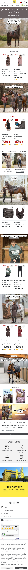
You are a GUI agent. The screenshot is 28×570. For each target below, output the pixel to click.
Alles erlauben (21, 568)
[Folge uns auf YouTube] (17, 502)
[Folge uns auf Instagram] (10, 502)
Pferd (11, 5)
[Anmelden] (4, 1)
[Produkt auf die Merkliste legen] (11, 55)
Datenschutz (3, 565)
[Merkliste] (23, 1)
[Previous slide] (1, 33)
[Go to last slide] (1, 68)
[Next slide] (27, 33)
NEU (2, 5)
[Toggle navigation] (1, 2)
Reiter (6, 5)
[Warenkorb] (26, 1)
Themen (16, 5)
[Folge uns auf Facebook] (14, 502)
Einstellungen (7, 568)
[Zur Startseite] (14, 1)
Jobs (7, 520)
